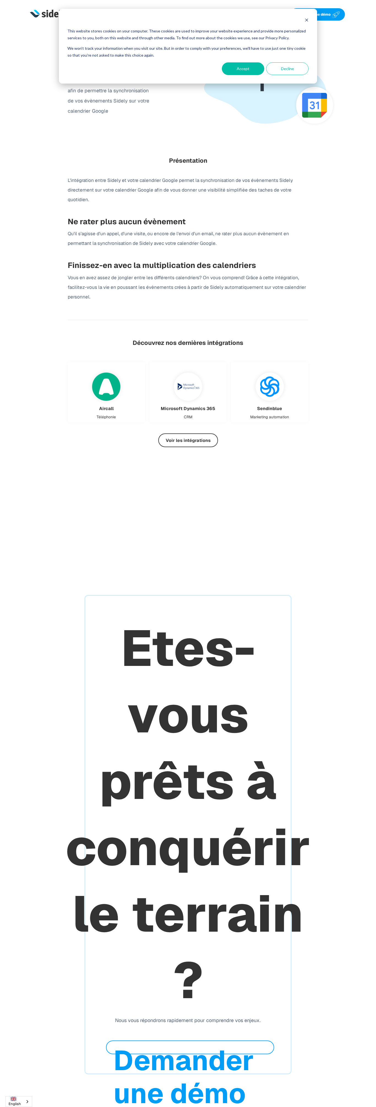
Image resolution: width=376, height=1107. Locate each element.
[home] (48, 14)
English (15, 1104)
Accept (243, 68)
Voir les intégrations (188, 440)
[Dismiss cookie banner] (307, 20)
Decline (287, 68)
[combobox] (19, 1101)
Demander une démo (312, 14)
